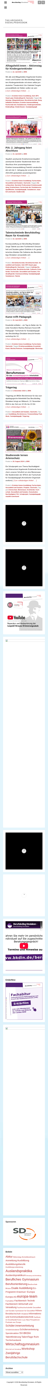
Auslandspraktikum (16, 1275)
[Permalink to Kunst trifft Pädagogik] (24, 299)
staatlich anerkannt (12, 496)
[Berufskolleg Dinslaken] (23, 2)
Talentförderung (13, 1337)
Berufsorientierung (16, 1284)
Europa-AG (11, 1297)
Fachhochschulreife (24, 1307)
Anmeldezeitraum (28, 1257)
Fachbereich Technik (24, 1300)
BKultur (8, 1288)
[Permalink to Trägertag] (24, 371)
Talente (17, 276)
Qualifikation (10, 189)
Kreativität (37, 346)
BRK (25, 72)
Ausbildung (12, 414)
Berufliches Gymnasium (22, 1279)
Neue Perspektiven (33, 1320)
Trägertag (11, 387)
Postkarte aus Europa (13, 1322)
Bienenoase (22, 490)
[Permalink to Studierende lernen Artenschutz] (24, 438)
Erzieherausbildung (25, 346)
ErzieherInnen (14, 187)
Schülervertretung (29, 1329)
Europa (31, 1291)
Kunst (8, 348)
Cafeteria (33, 269)
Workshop (38, 348)
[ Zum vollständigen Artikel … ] (17, 91)
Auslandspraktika (19, 1271)
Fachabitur (10, 1301)
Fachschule (15, 272)
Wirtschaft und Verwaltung (13, 1349)
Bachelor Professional (23, 185)
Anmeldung (11, 1260)
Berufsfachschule (31, 100)
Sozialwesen (31, 189)
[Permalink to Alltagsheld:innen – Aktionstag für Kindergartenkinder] (24, 48)
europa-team (27, 1296)
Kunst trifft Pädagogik (18, 316)
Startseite (29, 98)
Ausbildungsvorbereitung (14, 1267)
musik (24, 1320)
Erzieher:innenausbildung (29, 102)
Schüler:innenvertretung (20, 1325)
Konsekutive (33, 492)
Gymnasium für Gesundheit (25, 1311)
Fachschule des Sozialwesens (16, 105)
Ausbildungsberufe (15, 1264)
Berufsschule (32, 1284)
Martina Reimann (16, 348)
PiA (17, 494)
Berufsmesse (22, 414)
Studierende (20, 192)
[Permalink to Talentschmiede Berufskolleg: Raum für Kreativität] (24, 215)
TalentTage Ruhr (30, 1336)
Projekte (26, 487)
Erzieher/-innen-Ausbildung (21, 96)
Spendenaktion (12, 1333)
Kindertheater (20, 107)
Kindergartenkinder (34, 105)
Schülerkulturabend (12, 1330)
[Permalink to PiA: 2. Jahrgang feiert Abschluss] (24, 130)
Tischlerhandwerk (13, 1340)
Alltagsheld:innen (18, 100)
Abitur (9, 1256)
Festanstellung (32, 414)
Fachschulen (36, 181)
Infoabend (24, 1314)
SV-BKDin (25, 1333)
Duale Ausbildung (21, 1288)
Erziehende (31, 490)
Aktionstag (17, 1257)
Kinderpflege (10, 107)
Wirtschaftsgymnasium (22, 1344)
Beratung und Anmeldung (33, 1275)
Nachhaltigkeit (11, 494)
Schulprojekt (24, 494)
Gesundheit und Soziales (14, 183)
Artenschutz (12, 490)
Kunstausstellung (22, 274)
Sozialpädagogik (31, 107)
